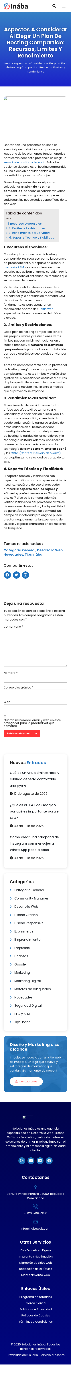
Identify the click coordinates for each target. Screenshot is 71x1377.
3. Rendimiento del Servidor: (29, 233)
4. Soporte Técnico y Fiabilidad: (32, 237)
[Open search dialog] (54, 6)
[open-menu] (64, 6)
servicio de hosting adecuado (24, 162)
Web (7, 702)
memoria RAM (14, 267)
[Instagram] (21, 1160)
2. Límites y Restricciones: (27, 228)
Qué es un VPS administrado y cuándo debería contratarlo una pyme (34, 779)
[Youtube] (31, 1160)
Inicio (8, 63)
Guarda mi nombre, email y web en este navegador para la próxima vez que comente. (32, 723)
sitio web (47, 309)
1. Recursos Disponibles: (25, 224)
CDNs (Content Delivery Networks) (36, 453)
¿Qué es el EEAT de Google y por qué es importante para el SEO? (34, 811)
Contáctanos (28, 1081)
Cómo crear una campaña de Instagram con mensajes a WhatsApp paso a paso (34, 843)
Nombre (11, 672)
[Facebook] (49, 1160)
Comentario (13, 626)
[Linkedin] (40, 1160)
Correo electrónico (18, 687)
